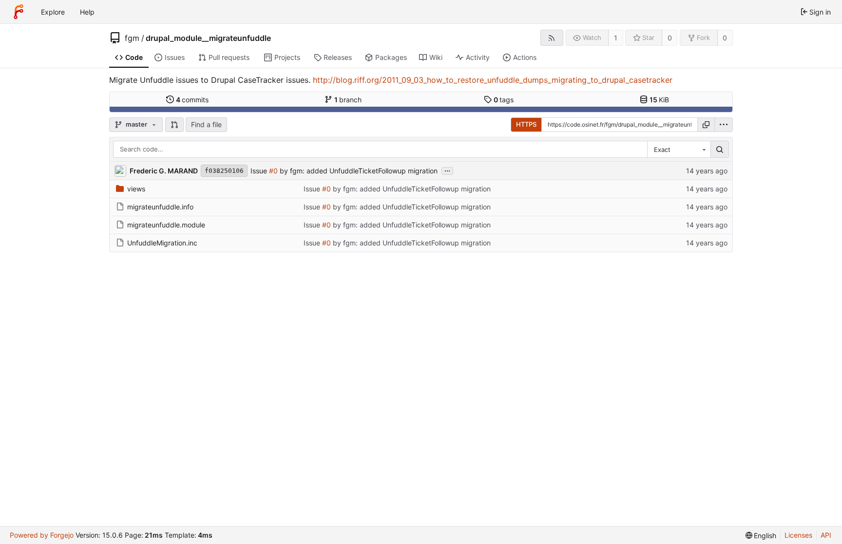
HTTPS (526, 124)
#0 (273, 171)
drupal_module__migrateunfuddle (208, 38)
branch (348, 99)
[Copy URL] (706, 124)
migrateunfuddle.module (166, 225)
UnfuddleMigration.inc (162, 243)
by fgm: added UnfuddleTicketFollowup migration (358, 171)
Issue (259, 171)
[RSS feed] (551, 38)
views (136, 189)
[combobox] (678, 149)
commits (192, 99)
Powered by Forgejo (42, 535)
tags (504, 99)
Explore (53, 12)
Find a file (206, 124)
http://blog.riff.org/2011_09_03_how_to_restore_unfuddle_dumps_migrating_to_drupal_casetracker (492, 80)
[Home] (18, 11)
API (826, 535)
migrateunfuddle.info (160, 207)
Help (87, 12)
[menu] (723, 124)
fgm (132, 38)
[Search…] (719, 149)
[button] (174, 124)
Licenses (798, 535)
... (447, 170)
